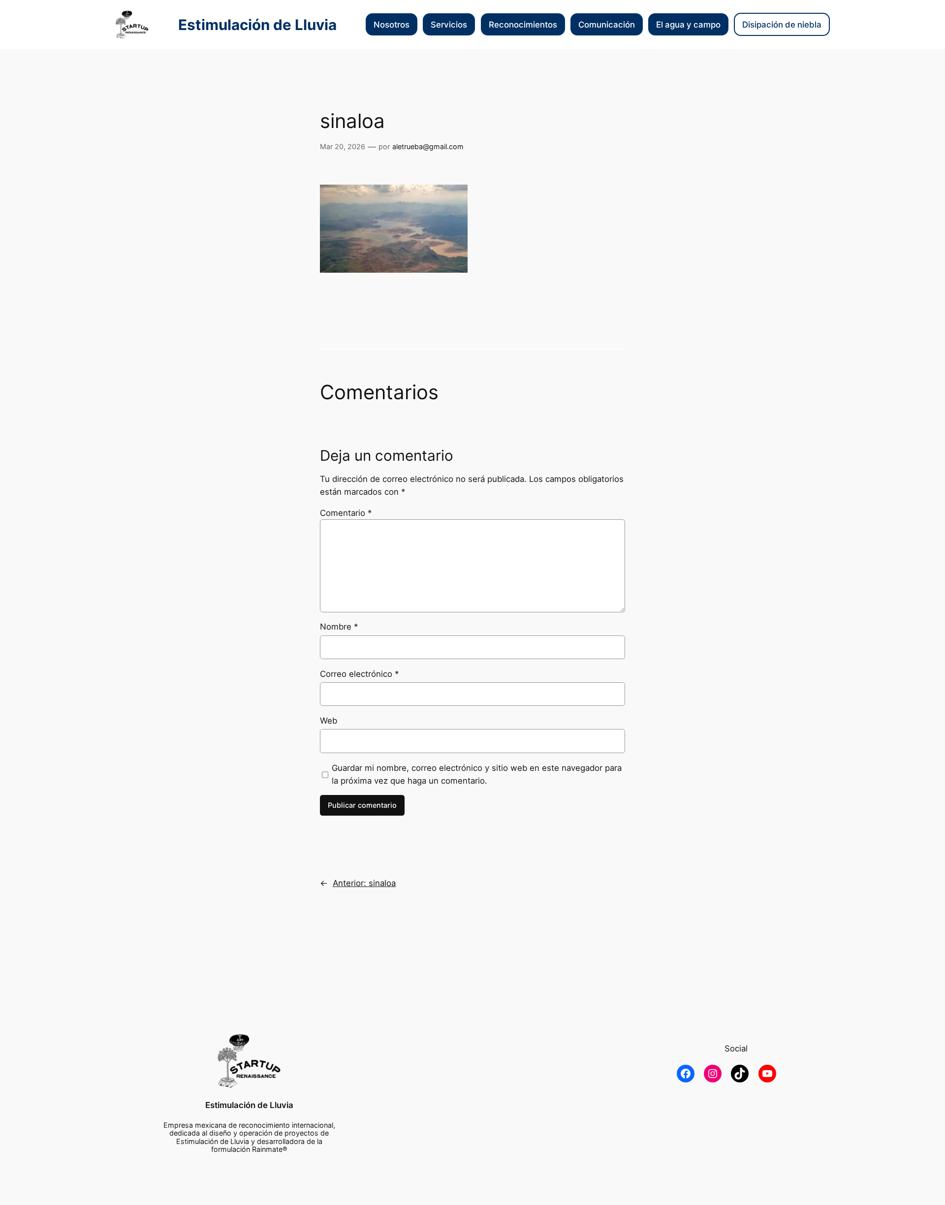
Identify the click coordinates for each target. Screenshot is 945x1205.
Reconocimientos (523, 25)
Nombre (339, 627)
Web (328, 721)
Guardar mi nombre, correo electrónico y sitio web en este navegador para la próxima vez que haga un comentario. (477, 774)
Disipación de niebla (781, 25)
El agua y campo (688, 25)
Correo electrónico (359, 674)
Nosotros (392, 25)
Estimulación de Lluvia (257, 24)
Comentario (346, 513)
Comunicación (606, 25)
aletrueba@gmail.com (428, 146)
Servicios (449, 25)
